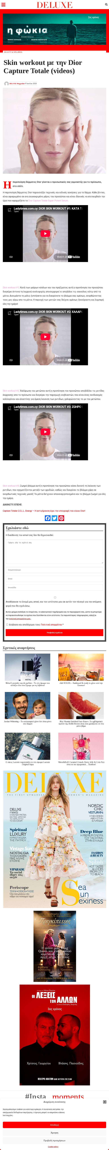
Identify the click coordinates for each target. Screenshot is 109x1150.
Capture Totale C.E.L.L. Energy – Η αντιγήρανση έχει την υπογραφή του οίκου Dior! (44, 510)
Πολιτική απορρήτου (52, 624)
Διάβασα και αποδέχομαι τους (36, 624)
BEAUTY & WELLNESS (13, 52)
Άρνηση (54, 1133)
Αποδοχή (54, 1125)
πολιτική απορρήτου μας (20, 619)
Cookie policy (53, 1147)
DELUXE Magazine (17, 84)
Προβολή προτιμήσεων (54, 1140)
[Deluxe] (54, 7)
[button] (104, 1102)
